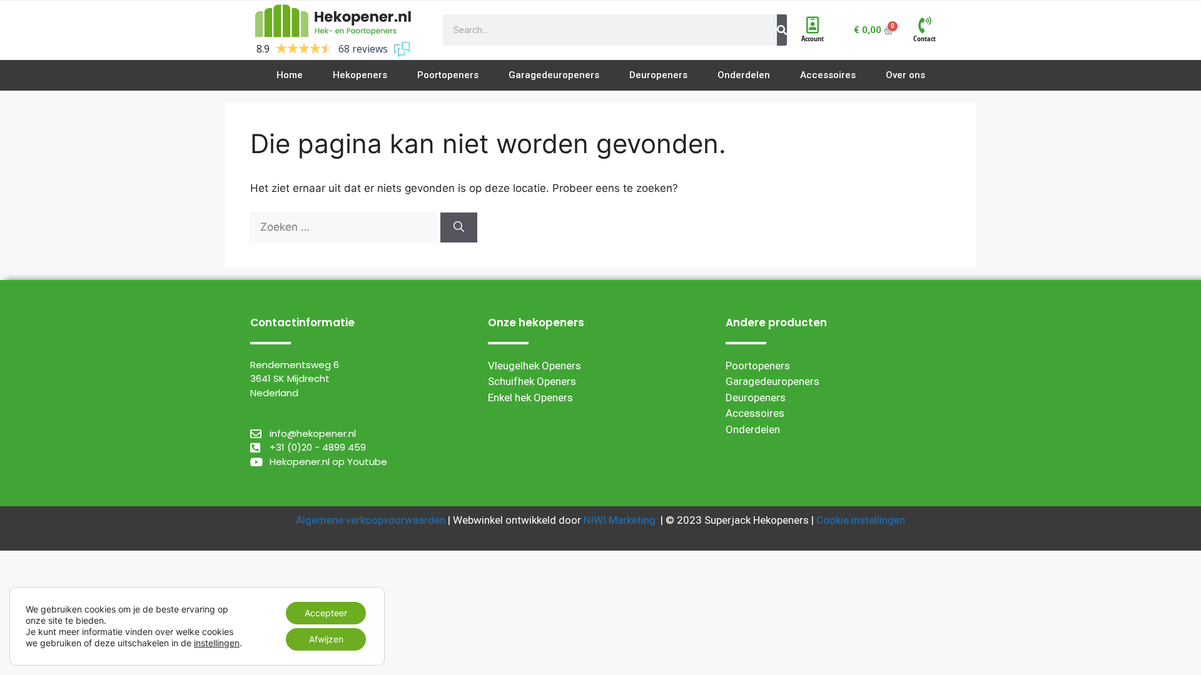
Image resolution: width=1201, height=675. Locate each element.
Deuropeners (756, 397)
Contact (924, 38)
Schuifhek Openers (532, 381)
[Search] (782, 30)
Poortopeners (758, 365)
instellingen (217, 643)
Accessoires (755, 413)
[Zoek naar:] (345, 227)
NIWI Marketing (620, 520)
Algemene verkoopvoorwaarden (370, 520)
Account (812, 38)
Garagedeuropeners (772, 381)
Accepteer (326, 613)
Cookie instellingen (860, 520)
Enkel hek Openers (530, 397)
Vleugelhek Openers (534, 365)
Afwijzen (326, 639)
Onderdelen (753, 429)
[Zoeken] (458, 227)
